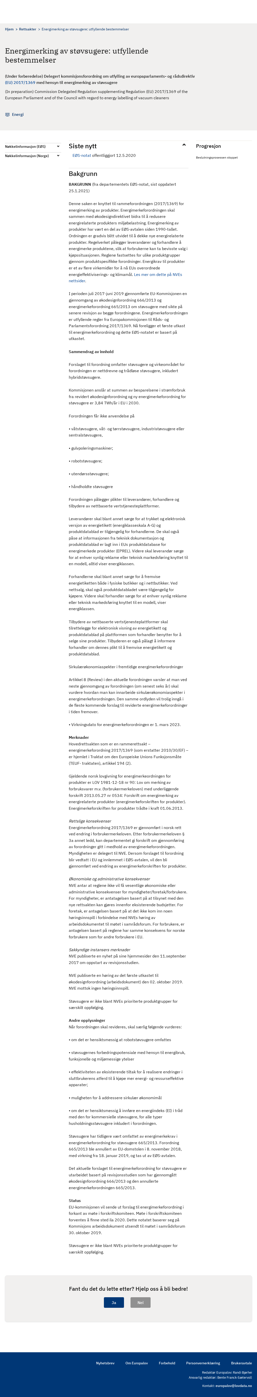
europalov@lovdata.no (234, 1385)
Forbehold (167, 1363)
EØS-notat (82, 155)
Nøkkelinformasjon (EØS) (25, 146)
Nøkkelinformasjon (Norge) (27, 156)
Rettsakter (27, 29)
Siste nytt (83, 145)
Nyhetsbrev (105, 1363)
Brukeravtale (241, 1363)
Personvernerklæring (203, 1363)
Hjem (9, 29)
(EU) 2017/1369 (20, 82)
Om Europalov (136, 1363)
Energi (18, 114)
